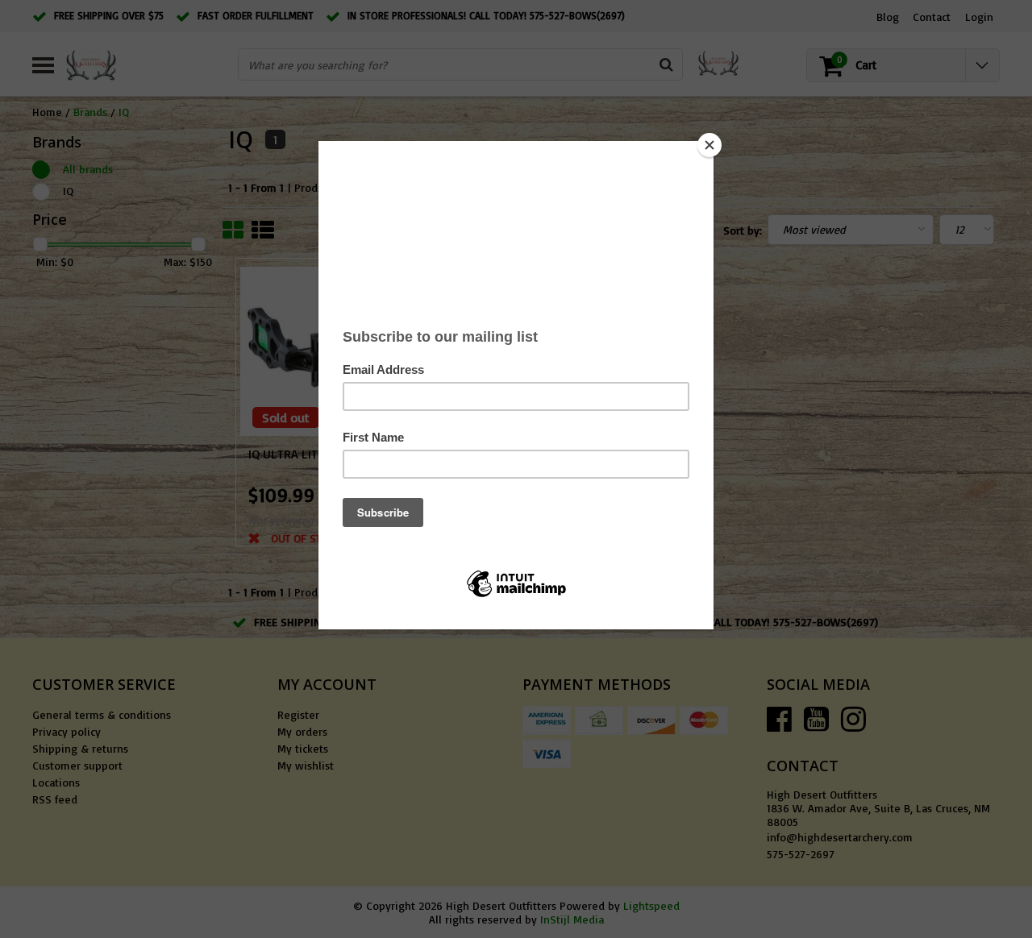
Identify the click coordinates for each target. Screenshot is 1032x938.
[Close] (709, 145)
